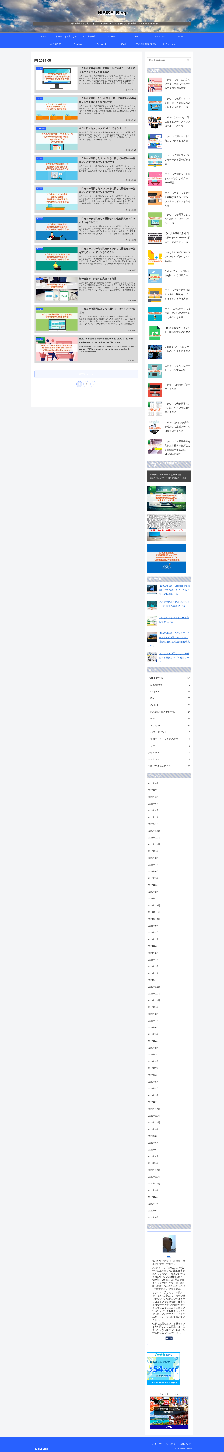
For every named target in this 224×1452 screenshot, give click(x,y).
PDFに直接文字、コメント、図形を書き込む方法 (177, 330)
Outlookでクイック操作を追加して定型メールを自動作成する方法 (177, 426)
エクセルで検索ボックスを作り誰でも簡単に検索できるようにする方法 (177, 102)
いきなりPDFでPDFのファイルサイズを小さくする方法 (177, 256)
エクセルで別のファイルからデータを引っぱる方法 (177, 159)
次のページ (86, 374)
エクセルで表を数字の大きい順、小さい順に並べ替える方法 (177, 407)
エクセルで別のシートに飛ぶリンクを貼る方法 (177, 138)
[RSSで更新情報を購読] (171, 1338)
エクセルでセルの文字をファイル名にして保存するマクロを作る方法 (177, 83)
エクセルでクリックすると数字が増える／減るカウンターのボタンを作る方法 (177, 199)
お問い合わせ (185, 1444)
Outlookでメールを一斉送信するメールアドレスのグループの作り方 (177, 121)
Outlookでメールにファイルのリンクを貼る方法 (177, 349)
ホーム (153, 1444)
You (169, 1256)
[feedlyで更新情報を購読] (167, 1338)
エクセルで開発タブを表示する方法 (177, 386)
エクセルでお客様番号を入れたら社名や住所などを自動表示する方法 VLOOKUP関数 (177, 447)
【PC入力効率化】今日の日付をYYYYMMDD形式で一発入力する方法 (177, 237)
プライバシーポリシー (168, 1444)
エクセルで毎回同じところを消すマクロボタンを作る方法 (177, 218)
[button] (188, 60)
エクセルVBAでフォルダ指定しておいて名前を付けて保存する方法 (177, 313)
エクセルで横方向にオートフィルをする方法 (177, 367)
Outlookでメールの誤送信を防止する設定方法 (177, 273)
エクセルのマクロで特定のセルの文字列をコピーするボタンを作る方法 (177, 294)
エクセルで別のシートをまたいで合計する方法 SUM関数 (177, 178)
